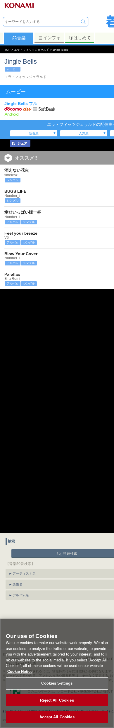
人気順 (84, 133)
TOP (7, 49)
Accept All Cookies (56, 717)
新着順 (34, 133)
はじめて (82, 37)
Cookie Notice (19, 671)
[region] (57, 673)
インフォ (52, 37)
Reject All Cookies (57, 700)
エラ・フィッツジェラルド (31, 49)
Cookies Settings (56, 683)
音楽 (21, 37)
